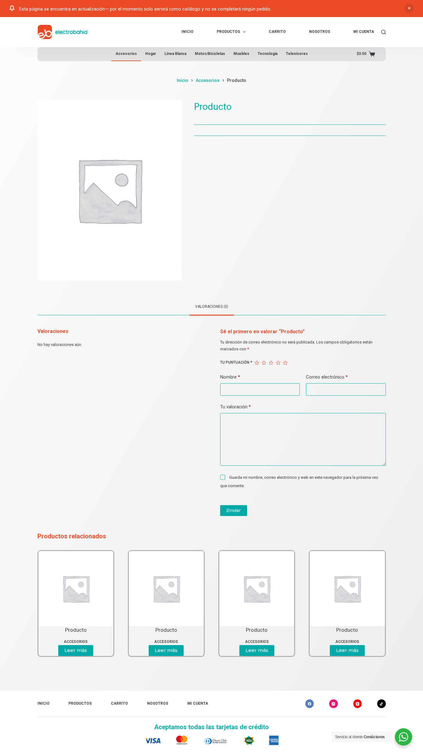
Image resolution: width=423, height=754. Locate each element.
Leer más (75, 650)
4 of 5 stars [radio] (278, 363)
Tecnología (267, 54)
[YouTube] (357, 703)
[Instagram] (333, 703)
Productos (228, 31)
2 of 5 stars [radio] (264, 363)
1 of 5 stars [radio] (256, 363)
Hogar (150, 54)
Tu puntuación (236, 362)
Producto (76, 630)
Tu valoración (235, 407)
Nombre (230, 377)
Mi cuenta (363, 31)
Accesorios (126, 54)
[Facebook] (309, 703)
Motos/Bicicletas (210, 54)
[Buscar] (383, 32)
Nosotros (319, 31)
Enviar (233, 510)
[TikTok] (381, 703)
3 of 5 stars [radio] (271, 363)
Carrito (277, 31)
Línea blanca (175, 54)
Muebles (241, 54)
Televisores (297, 54)
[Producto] (75, 588)
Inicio (187, 31)
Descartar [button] (409, 8)
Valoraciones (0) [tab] (211, 306)
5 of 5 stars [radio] (285, 363)
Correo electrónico (327, 377)
